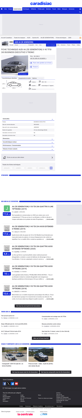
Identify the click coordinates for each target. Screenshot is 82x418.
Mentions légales (60, 395)
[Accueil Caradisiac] (1, 9)
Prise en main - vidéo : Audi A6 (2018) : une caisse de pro (41, 365)
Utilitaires (33, 9)
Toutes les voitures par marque (45, 398)
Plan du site (59, 394)
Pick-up (22, 399)
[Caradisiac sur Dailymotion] (12, 384)
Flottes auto (41, 9)
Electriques (26, 9)
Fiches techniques (51, 45)
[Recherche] (80, 12)
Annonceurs (28, 406)
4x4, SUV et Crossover (25, 398)
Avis (37, 45)
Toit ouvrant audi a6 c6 (7, 315)
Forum (54, 9)
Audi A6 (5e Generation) (24, 42)
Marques (64, 9)
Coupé (21, 395)
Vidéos (78, 45)
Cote (58, 45)
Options (34, 78)
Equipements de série (25, 78)
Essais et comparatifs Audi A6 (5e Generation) (15, 344)
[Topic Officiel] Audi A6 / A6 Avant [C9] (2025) (14, 324)
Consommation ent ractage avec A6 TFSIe (54, 316)
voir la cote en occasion (38, 58)
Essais (10, 9)
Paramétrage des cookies (62, 400)
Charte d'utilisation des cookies (63, 399)
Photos (73, 45)
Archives (58, 392)
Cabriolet (22, 396)
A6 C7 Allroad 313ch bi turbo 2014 (11, 331)
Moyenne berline (6, 396)
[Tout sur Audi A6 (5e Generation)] (5, 45)
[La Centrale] (25, 415)
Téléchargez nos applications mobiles (15, 388)
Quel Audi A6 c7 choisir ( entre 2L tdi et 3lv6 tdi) (55, 331)
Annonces (71, 9)
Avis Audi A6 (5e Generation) (9, 201)
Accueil (11, 45)
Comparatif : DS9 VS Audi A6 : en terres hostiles (12, 365)
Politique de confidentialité (62, 397)
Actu (5, 9)
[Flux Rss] (80, 37)
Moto (59, 9)
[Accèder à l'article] (14, 354)
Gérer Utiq (58, 402)
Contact (21, 406)
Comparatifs (31, 45)
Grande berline (6, 398)
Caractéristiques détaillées (9, 78)
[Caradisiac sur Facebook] (4, 384)
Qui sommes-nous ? (49, 406)
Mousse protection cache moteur (51, 324)
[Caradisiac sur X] (8, 384)
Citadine (5, 395)
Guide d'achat (17, 9)
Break (4, 399)
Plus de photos (23, 74)
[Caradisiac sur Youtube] (16, 384)
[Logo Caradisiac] (41, 6)
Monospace (5, 401)
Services (48, 9)
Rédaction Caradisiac (38, 406)
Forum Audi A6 (5, 312)
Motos (39, 395)
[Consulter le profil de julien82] (7, 211)
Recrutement (60, 406)
